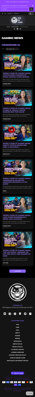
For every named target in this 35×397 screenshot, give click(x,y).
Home (8, 26)
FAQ (17, 324)
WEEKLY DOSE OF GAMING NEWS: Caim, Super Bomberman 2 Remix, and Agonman (17, 217)
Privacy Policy (17, 346)
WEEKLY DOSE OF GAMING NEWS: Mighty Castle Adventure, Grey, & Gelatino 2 (17, 145)
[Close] (32, 6)
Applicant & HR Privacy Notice (17, 360)
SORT (3, 48)
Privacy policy (17, 389)
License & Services (17, 352)
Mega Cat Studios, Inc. (13, 388)
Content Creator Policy (17, 355)
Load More (17, 271)
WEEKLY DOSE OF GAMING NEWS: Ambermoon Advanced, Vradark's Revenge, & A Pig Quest (17, 181)
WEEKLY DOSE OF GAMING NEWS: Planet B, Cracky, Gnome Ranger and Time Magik (17, 110)
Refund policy (8, 389)
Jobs (17, 327)
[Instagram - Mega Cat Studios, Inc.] (20, 29)
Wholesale (17, 341)
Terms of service (26, 389)
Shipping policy (17, 391)
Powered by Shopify (25, 388)
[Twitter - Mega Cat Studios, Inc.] (15, 29)
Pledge (17, 335)
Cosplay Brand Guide (17, 358)
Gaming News (15, 26)
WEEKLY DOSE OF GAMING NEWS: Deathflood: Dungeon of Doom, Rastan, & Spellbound (17, 75)
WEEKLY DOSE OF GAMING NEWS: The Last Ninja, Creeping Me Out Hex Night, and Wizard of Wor (17, 253)
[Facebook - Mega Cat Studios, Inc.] (17, 29)
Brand (17, 338)
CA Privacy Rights (17, 349)
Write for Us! (17, 344)
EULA (17, 330)
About (17, 333)
